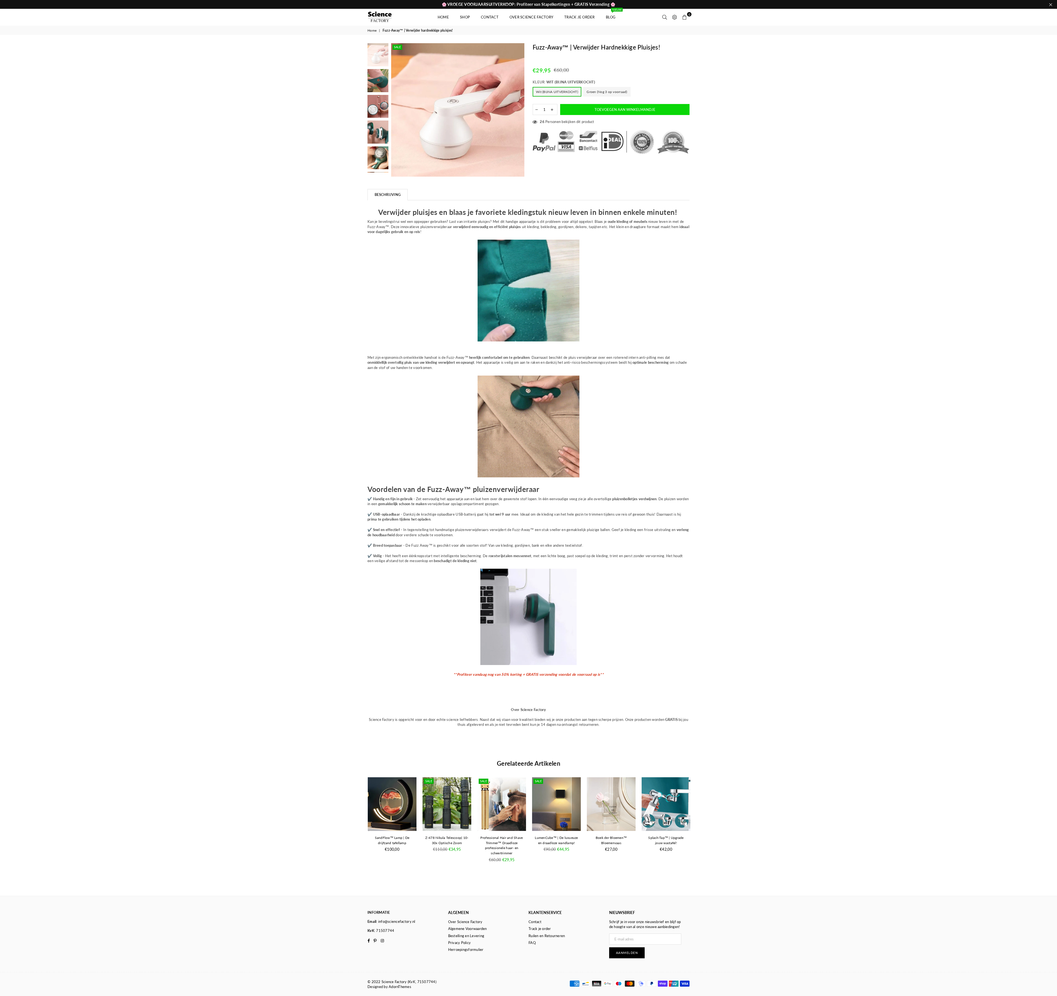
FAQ (532, 942)
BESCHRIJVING (388, 194)
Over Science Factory (531, 17)
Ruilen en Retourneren (546, 936)
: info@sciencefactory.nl (395, 921)
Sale (397, 47)
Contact (489, 17)
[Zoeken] (665, 17)
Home (443, 17)
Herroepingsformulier (466, 949)
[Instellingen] (675, 17)
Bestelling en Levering (466, 936)
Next (519, 110)
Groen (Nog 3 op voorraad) (607, 92)
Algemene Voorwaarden (467, 928)
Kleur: (564, 82)
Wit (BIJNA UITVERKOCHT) (557, 92)
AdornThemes (400, 986)
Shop (465, 17)
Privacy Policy (459, 942)
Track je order (579, 17)
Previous (396, 110)
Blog (613, 14)
